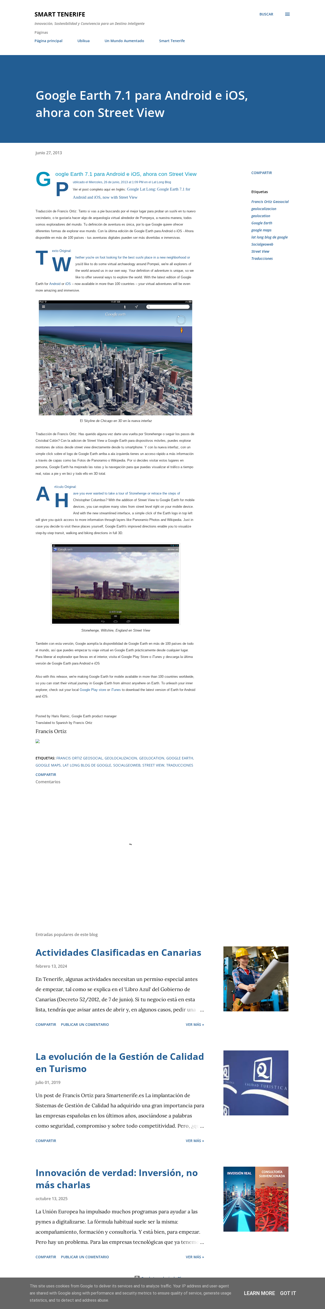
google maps (261, 230)
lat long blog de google (269, 237)
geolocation (260, 215)
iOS (68, 284)
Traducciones (262, 258)
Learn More (259, 1293)
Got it (288, 1293)
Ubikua (83, 40)
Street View (260, 251)
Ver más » (195, 1024)
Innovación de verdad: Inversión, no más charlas (117, 1178)
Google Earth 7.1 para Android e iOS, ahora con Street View (126, 174)
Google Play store (93, 690)
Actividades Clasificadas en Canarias (118, 952)
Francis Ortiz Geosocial (270, 201)
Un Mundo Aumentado (124, 40)
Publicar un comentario (85, 1024)
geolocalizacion (263, 208)
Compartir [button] (261, 172)
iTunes (116, 690)
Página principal (48, 40)
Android (54, 284)
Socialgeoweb (262, 244)
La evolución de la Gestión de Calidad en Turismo (120, 1062)
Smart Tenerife (60, 14)
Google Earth (261, 222)
